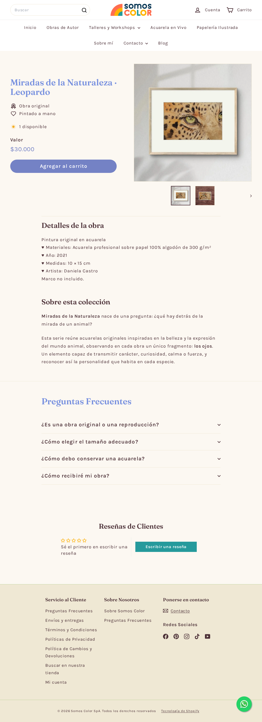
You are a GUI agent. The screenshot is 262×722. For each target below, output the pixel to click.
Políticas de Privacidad (70, 639)
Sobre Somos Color (124, 610)
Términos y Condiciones (71, 629)
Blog (163, 43)
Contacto (134, 43)
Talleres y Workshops (112, 27)
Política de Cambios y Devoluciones (68, 652)
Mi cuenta (56, 682)
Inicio (30, 27)
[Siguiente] (248, 195)
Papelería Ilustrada (217, 27)
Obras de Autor (63, 27)
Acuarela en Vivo (168, 27)
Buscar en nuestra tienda (65, 669)
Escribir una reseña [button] (166, 546)
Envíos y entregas (64, 620)
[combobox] (50, 10)
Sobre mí (103, 43)
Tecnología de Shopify (180, 711)
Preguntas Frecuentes (69, 610)
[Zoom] (193, 122)
